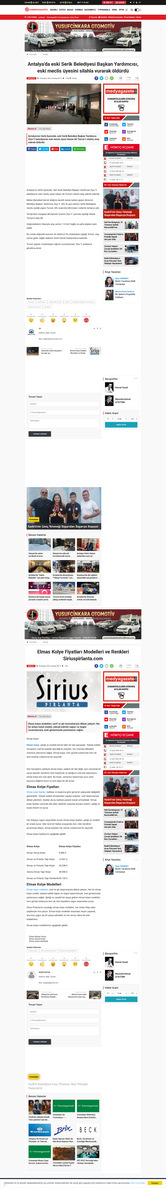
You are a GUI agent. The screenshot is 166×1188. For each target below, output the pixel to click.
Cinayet (47, 307)
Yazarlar (93, 17)
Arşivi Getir (121, 425)
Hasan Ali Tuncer (55, 302)
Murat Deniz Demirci (124, 291)
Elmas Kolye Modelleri (68, 951)
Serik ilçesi (42, 302)
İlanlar (138, 17)
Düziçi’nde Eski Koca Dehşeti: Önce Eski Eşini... (61, 17)
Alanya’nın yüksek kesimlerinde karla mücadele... (61, 556)
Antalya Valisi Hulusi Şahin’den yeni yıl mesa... (86, 556)
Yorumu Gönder (40, 434)
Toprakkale (104, 10)
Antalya (45, 54)
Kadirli (54, 10)
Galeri (121, 2)
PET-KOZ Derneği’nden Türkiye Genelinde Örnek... (87, 1163)
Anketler (103, 17)
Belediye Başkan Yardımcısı (83, 302)
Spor (121, 10)
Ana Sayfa (33, 54)
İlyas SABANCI (121, 278)
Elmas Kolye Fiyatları (48, 951)
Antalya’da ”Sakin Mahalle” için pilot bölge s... (39, 578)
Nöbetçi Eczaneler (115, 17)
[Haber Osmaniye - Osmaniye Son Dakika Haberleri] (37, 9)
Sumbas (79, 10)
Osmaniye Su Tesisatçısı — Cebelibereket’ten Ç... (63, 1117)
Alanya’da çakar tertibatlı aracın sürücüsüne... (36, 556)
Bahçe (70, 10)
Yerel (114, 10)
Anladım (155, 1182)
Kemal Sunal (121, 387)
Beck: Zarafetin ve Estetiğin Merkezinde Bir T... (86, 1141)
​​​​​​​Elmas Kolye (32, 951)
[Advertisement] (13, 53)
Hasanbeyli (90, 10)
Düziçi (62, 10)
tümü (135, 378)
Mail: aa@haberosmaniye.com (50, 339)
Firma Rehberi (129, 17)
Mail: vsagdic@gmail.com (48, 982)
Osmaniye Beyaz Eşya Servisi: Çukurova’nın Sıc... (38, 1163)
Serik (67, 302)
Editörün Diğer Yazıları (47, 333)
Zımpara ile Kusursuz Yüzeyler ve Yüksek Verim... (38, 1141)
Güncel (45, 642)
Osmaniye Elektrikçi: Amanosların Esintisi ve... (86, 1117)
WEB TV (109, 2)
